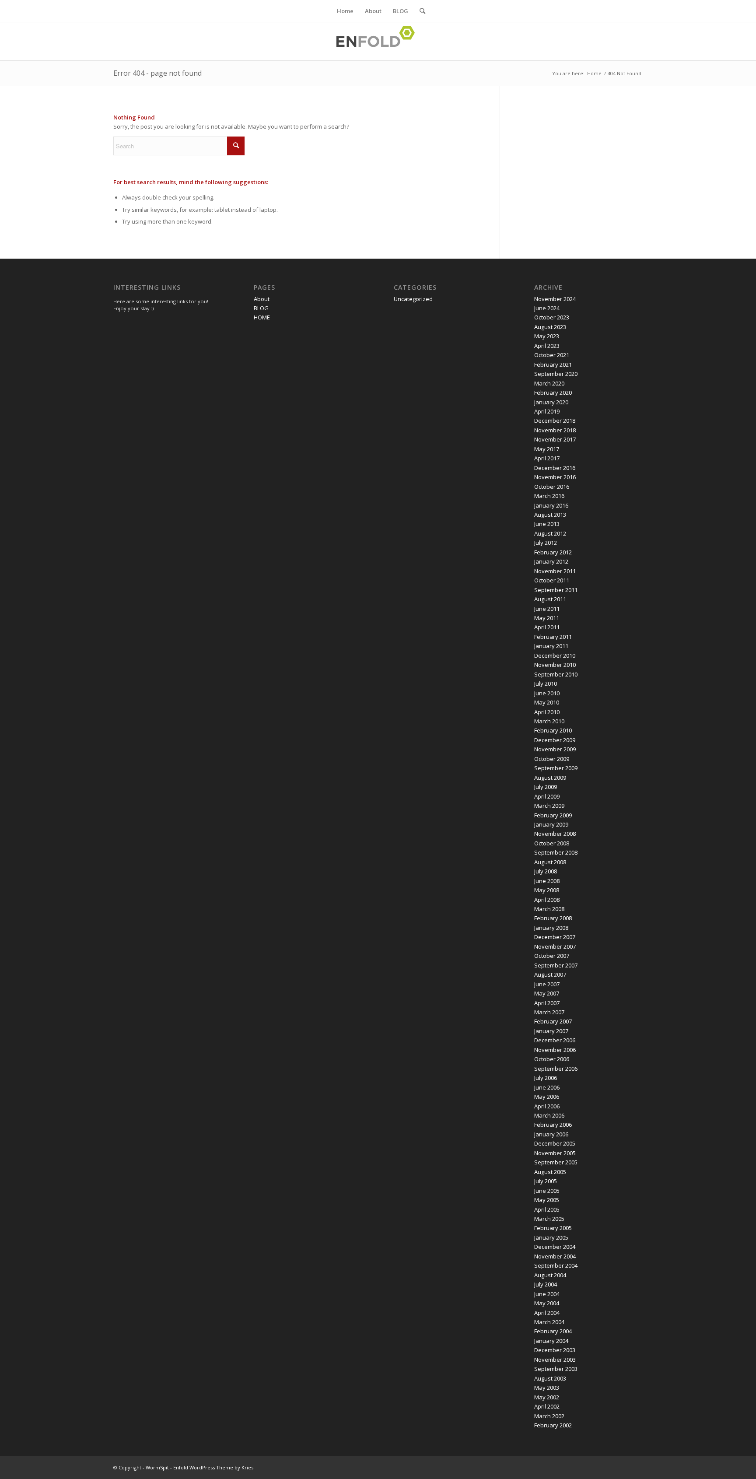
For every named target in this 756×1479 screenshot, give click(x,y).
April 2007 (547, 1003)
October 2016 (551, 487)
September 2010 (556, 674)
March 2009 (549, 806)
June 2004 (547, 1294)
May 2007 (546, 993)
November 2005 (555, 1153)
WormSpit (157, 1467)
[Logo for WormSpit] (378, 41)
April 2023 (547, 346)
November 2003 (555, 1359)
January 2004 (551, 1341)
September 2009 (556, 768)
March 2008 (549, 909)
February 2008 (553, 918)
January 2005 (551, 1237)
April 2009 (547, 796)
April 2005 (547, 1209)
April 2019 (547, 411)
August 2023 (550, 327)
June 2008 (547, 881)
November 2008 (555, 834)
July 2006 (545, 1078)
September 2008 (556, 852)
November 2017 (555, 439)
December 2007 (554, 937)
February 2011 (553, 637)
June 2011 (547, 609)
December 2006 (554, 1040)
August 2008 (550, 862)
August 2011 (550, 599)
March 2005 (549, 1219)
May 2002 (546, 1397)
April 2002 (547, 1406)
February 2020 (553, 392)
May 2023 (546, 336)
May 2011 (546, 618)
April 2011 (547, 627)
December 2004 (554, 1247)
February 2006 (553, 1125)
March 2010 (549, 721)
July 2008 (545, 871)
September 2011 (556, 590)
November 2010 (555, 665)
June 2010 (547, 693)
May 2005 (546, 1200)
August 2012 (550, 533)
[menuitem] (419, 11)
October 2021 (551, 355)
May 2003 (546, 1387)
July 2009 (545, 787)
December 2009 (554, 740)
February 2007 (553, 1021)
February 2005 (553, 1228)
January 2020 (551, 402)
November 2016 (555, 477)
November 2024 (555, 299)
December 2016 (554, 468)
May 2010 (546, 702)
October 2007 (551, 956)
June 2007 (547, 984)
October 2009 (551, 759)
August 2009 (550, 778)
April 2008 (547, 900)
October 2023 (551, 317)
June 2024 (547, 308)
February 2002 (553, 1425)
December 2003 (554, 1350)
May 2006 (546, 1096)
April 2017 (547, 458)
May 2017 (546, 449)
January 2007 (551, 1031)
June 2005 (547, 1191)
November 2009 (555, 749)
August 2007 (550, 974)
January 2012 (551, 561)
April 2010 (547, 712)
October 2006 (551, 1059)
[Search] (419, 11)
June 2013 (547, 524)
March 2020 (549, 383)
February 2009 (553, 815)
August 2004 (550, 1275)
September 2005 (556, 1162)
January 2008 (551, 928)
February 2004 (553, 1331)
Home (345, 11)
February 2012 (553, 552)
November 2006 (555, 1050)
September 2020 (556, 374)
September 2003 (556, 1369)
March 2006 (549, 1115)
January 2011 (551, 646)
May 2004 (546, 1303)
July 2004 (545, 1284)
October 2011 (551, 580)
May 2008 (546, 890)
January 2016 (551, 505)
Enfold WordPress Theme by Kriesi (214, 1467)
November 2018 (555, 430)
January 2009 (551, 824)
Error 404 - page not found (157, 73)
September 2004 (556, 1265)
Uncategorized (413, 299)
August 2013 (550, 515)
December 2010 (554, 655)
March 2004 (549, 1322)
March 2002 (549, 1416)
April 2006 (547, 1106)
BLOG (400, 11)
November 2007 (555, 946)
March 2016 (549, 496)
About (373, 11)
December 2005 (554, 1143)
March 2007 (549, 1012)
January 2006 (551, 1134)
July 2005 (545, 1181)
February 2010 (553, 730)
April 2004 (547, 1313)
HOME (262, 317)
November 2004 (555, 1256)
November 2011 (555, 571)
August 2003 (550, 1378)
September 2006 (556, 1068)
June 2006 (547, 1087)
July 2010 (545, 683)
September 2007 (556, 965)
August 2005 (550, 1172)
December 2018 (554, 420)
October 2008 (551, 843)
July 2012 (545, 543)
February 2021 (553, 364)
